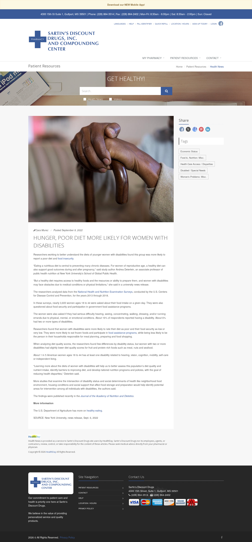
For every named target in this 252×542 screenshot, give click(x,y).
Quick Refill (161, 23)
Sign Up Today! (199, 23)
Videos (118, 99)
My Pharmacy (152, 58)
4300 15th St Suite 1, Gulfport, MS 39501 (63, 14)
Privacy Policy (86, 508)
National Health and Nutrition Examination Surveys (105, 291)
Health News (95, 99)
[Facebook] (220, 23)
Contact (212, 58)
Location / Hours (180, 23)
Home (179, 66)
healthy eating (94, 410)
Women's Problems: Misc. (194, 176)
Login (214, 23)
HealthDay (51, 451)
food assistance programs (123, 332)
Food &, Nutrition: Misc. (192, 157)
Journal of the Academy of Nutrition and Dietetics (107, 396)
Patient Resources (184, 58)
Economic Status (189, 151)
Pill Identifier (144, 23)
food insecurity (65, 258)
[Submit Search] (166, 91)
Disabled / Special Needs (193, 170)
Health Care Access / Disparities (197, 164)
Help (131, 23)
